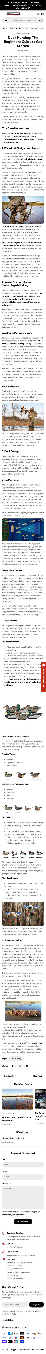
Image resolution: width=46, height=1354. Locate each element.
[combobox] (23, 20)
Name (5, 1159)
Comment (7, 1183)
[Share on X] (20, 1066)
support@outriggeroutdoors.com (21, 1255)
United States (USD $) (14, 1327)
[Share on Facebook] (13, 1066)
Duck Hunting (16, 28)
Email (5, 1171)
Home (4, 28)
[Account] (37, 14)
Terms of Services (34, 1311)
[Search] (40, 20)
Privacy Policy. (11, 1314)
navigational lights (16, 1030)
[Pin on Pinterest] (27, 1066)
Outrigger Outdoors (17, 1349)
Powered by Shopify (35, 1349)
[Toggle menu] (3, 14)
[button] (43, 677)
